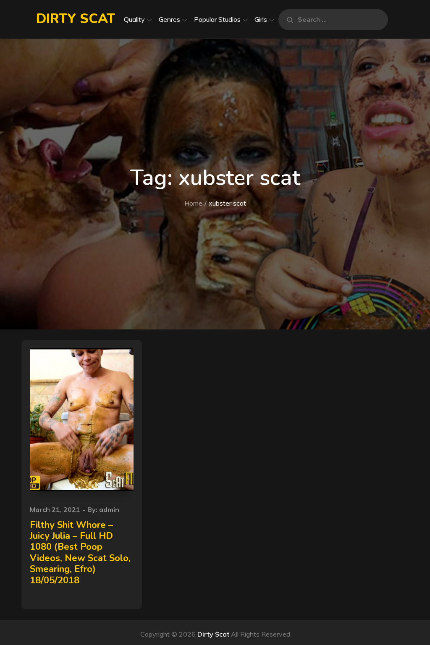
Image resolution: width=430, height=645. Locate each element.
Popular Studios (217, 19)
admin (109, 509)
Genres (169, 19)
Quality (134, 19)
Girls (260, 19)
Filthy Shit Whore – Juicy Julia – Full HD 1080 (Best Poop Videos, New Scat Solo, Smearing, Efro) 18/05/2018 (80, 553)
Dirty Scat (75, 19)
